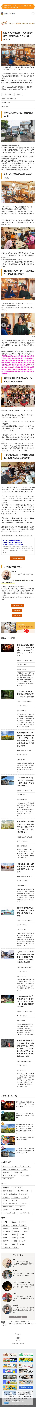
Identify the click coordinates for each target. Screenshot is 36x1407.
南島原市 (5, 1228)
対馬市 (5, 1234)
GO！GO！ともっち (9, 1213)
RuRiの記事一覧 (17, 605)
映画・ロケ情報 (7, 1206)
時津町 (14, 1244)
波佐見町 (22, 1238)
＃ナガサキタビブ (7, 94)
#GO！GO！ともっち (9, 1175)
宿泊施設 (5, 1188)
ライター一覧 (18, 1317)
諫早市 (5, 1238)
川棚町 (15, 1241)
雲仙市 (23, 1225)
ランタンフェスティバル (10, 1203)
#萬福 (24, 1169)
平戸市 (23, 1222)
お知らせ (5, 1210)
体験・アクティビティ (23, 1191)
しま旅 (25, 1197)
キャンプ (24, 1203)
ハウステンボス (17, 1210)
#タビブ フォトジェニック (11, 1166)
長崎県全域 (6, 1247)
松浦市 (14, 1238)
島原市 (15, 1225)
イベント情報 (17, 1188)
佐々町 (23, 1241)
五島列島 (15, 1228)
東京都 (22, 1244)
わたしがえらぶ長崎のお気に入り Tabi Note (19, 1322)
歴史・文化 (24, 1194)
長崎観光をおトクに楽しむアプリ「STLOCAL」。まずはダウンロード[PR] (18, 6)
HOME (3, 1322)
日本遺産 (5, 1197)
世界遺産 (15, 1197)
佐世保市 (14, 1222)
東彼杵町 (5, 1241)
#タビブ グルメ (25, 1175)
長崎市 (5, 1222)
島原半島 (5, 1225)
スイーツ (14, 1200)
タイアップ (20, 1206)
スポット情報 (13, 1194)
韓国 (15, 1247)
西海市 (14, 1234)
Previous (3, 131)
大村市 (22, 1234)
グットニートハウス (17, 558)
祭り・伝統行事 (7, 1191)
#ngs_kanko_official (18, 1343)
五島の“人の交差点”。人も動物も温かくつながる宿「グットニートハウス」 (18, 1324)
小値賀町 (16, 1231)
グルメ (5, 1200)
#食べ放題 (6, 1172)
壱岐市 (26, 1231)
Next (32, 131)
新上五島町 (6, 1231)
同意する (6, 1403)
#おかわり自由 (18, 1172)
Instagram (17, 610)
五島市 (18, 94)
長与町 (5, 1244)
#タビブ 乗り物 (7, 1178)
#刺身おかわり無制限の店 (10, 1169)
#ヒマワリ (26, 1166)
